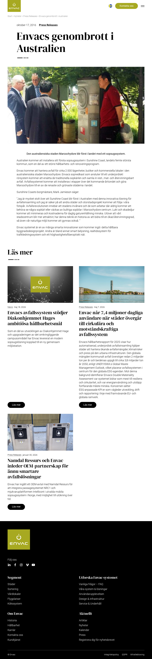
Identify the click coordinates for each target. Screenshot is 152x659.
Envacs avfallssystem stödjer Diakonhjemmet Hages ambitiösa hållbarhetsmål (38, 318)
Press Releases (30, 16)
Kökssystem (15, 603)
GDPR (124, 654)
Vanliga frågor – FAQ (91, 584)
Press (82, 634)
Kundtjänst (14, 639)
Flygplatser (14, 598)
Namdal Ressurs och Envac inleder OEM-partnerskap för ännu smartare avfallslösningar (38, 468)
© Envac (11, 654)
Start (10, 16)
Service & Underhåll (90, 603)
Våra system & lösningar (93, 589)
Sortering (13, 589)
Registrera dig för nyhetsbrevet (97, 639)
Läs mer (16, 405)
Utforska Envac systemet (98, 577)
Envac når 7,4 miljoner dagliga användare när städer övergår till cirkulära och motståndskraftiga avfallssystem (111, 323)
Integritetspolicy (111, 654)
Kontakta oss (126, 6)
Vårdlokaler (14, 593)
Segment (15, 577)
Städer (11, 584)
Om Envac (15, 614)
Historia (12, 620)
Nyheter (17, 16)
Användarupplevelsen (91, 593)
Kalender (84, 630)
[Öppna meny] (142, 6)
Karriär (11, 630)
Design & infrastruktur (91, 598)
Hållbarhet (14, 625)
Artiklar (83, 620)
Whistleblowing (137, 654)
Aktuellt (85, 614)
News (10, 307)
